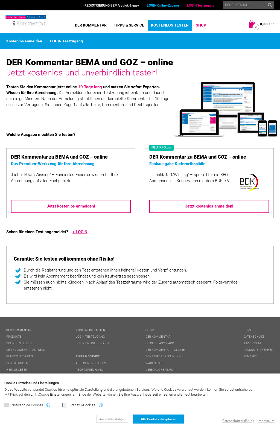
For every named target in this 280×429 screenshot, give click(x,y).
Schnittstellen (19, 343)
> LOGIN (80, 231)
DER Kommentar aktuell (25, 350)
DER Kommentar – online (165, 350)
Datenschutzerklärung (238, 421)
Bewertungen (17, 363)
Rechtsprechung (89, 370)
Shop (201, 25)
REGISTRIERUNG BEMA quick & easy (111, 5)
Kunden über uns (19, 356)
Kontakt (250, 356)
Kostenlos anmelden (24, 41)
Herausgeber (16, 370)
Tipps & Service (129, 25)
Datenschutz (253, 336)
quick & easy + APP (159, 343)
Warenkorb (154, 363)
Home (247, 330)
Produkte (13, 336)
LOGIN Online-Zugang (163, 5)
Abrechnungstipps (91, 363)
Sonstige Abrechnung (163, 356)
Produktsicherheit (258, 350)
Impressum (266, 421)
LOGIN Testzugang (200, 5)
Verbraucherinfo (159, 370)
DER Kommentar (91, 25)
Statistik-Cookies (82, 405)
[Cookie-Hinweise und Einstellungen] (48, 405)
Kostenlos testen (170, 25)
